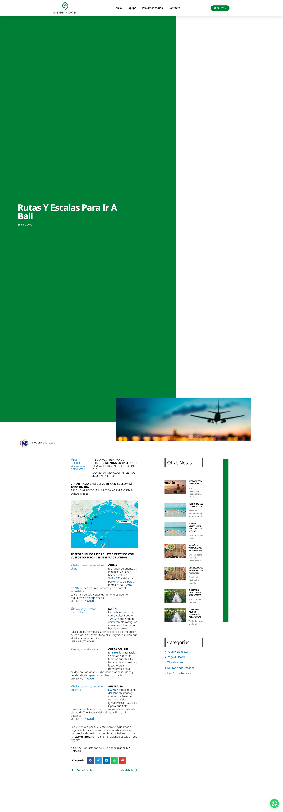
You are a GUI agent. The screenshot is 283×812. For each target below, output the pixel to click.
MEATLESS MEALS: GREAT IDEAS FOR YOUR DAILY (196, 570)
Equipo (132, 8)
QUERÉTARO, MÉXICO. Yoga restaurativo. (195, 592)
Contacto (174, 8)
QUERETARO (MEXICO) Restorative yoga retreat (195, 613)
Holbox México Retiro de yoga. (196, 505)
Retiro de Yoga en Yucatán (195, 482)
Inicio (118, 8)
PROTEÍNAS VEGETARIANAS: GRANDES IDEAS (195, 548)
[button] (90, 760)
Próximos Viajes (152, 8)
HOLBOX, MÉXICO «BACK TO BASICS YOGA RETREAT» (195, 527)
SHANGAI (114, 578)
